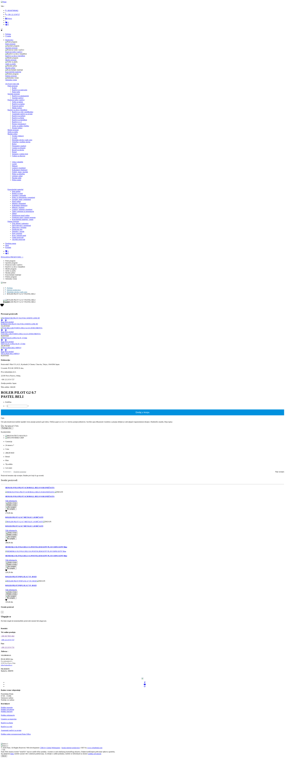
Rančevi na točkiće (18, 116)
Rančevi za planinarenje (20, 96)
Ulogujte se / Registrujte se (11, 625)
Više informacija (11, 501)
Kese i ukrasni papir (19, 235)
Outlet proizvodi (17, 237)
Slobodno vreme (11, 80)
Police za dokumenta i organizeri (23, 197)
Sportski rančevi (17, 98)
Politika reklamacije (8, 715)
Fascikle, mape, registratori (21, 199)
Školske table (16, 178)
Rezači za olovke (18, 150)
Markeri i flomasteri (19, 203)
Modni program (10, 60)
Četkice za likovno (18, 156)
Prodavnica (9, 40)
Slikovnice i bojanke (19, 227)
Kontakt (8, 247)
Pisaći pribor (16, 201)
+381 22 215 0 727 (7, 640)
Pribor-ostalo (16, 180)
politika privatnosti (94, 754)
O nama (8, 36)
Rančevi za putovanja (19, 90)
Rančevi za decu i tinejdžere (15, 56)
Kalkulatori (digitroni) (19, 170)
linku (12, 754)
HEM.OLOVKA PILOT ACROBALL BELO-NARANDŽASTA (29, 488)
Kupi (2, 322)
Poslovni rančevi (18, 106)
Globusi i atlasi (17, 176)
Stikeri (14, 213)
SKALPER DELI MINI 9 (10, 354)
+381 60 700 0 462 (7, 636)
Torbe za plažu (10, 64)
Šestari (14, 152)
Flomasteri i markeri (19, 146)
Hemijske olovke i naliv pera (22, 140)
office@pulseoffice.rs (6, 665)
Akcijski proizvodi (18, 239)
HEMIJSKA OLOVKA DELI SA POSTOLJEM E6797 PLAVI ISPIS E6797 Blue (36, 547)
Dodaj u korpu (142, 412)
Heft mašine (16, 191)
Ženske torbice (17, 128)
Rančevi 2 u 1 (17, 122)
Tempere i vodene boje (20, 154)
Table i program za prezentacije (23, 211)
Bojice (14, 144)
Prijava (9, 18)
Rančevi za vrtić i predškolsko (22, 112)
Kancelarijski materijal (13, 72)
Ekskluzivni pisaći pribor (21, 215)
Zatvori (4, 756)
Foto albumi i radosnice (20, 223)
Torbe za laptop (17, 102)
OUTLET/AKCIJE (12, 84)
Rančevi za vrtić (6, 727)
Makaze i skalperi (18, 207)
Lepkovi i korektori (19, 168)
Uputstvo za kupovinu (8, 719)
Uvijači (14, 138)
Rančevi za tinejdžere (19, 120)
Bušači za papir (17, 193)
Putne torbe (16, 92)
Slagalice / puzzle (18, 231)
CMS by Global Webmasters (50, 748)
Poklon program (11, 76)
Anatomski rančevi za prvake (22, 114)
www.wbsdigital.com (94, 748)
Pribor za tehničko (18, 174)
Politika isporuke (7, 707)
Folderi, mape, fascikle (20, 172)
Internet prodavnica (14, 290)
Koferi (14, 88)
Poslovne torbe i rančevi (13, 52)
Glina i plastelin (17, 162)
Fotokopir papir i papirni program (24, 217)
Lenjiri (14, 164)
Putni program (10, 44)
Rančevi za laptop (18, 104)
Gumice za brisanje (18, 148)
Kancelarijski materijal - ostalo (22, 219)
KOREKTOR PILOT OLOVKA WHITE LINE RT (19, 324)
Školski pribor (10, 68)
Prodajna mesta (10, 243)
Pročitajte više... (7, 428)
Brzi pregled (9, 322)
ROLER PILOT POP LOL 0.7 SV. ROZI (21, 577)
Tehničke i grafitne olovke (21, 142)
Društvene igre (17, 229)
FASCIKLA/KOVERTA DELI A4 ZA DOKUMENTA (21, 334)
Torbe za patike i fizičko (20, 126)
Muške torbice (17, 108)
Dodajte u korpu (11, 505)
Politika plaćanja (6, 711)
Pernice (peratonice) (19, 124)
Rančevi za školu (18, 118)
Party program (17, 233)
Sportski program (11, 48)
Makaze (15, 166)
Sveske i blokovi (18, 136)
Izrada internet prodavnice (71, 748)
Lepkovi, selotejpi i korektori (22, 209)
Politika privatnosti (7, 709)
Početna (8, 34)
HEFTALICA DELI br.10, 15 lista (13, 344)
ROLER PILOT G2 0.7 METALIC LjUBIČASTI (24, 517)
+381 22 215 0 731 (7, 647)
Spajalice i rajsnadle (19, 195)
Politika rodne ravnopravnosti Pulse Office (16, 734)
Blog (7, 245)
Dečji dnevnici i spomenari (21, 225)
